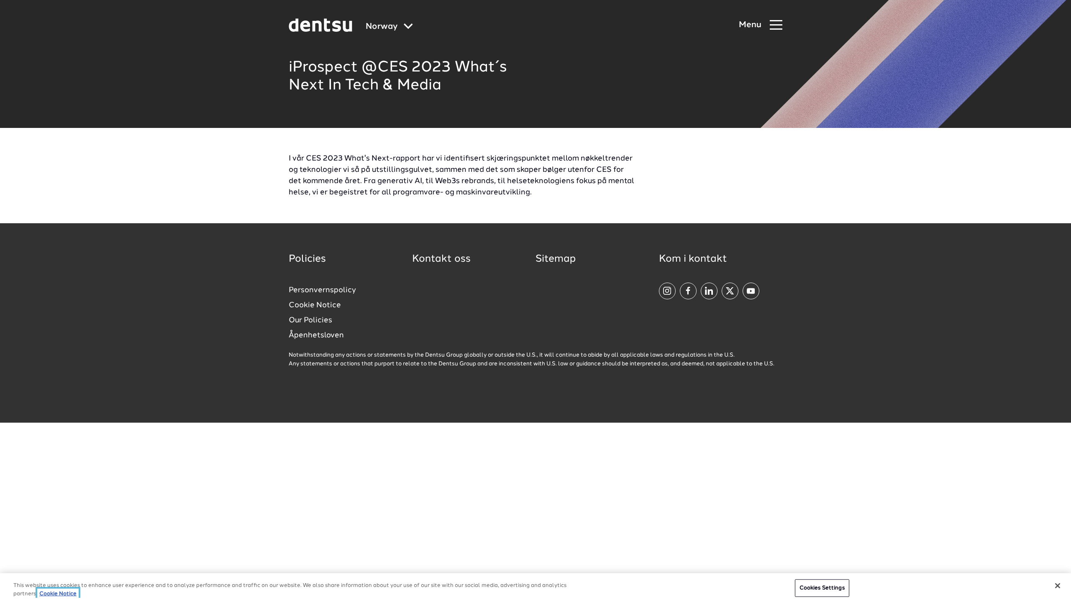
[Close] (1057, 585)
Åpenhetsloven (316, 335)
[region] (535, 587)
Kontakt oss (441, 259)
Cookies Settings (822, 588)
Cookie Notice (315, 305)
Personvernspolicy (322, 290)
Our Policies (310, 320)
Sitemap (556, 259)
